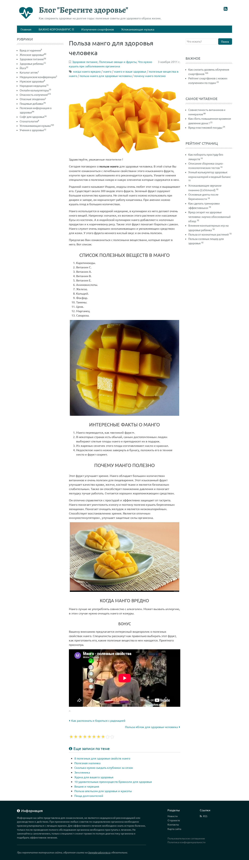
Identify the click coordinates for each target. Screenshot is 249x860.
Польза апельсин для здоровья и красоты (103, 791)
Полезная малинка (87, 763)
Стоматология (29, 121)
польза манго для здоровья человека (106, 76)
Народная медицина (34, 85)
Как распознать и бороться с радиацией (98, 720)
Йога (24, 68)
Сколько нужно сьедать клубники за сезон (103, 767)
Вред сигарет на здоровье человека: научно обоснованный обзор (209, 216)
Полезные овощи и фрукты (118, 61)
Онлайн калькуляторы (35, 90)
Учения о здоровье (33, 130)
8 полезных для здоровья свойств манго (102, 758)
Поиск (225, 41)
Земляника (82, 772)
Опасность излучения (35, 94)
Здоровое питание (33, 59)
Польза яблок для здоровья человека (151, 727)
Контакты (173, 824)
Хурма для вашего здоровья (93, 777)
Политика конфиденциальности (186, 842)
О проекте (174, 820)
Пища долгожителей (88, 795)
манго (107, 71)
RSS (205, 816)
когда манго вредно (87, 71)
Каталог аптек (29, 72)
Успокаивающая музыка (37, 125)
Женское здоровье (33, 54)
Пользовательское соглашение (186, 838)
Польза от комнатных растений (208, 234)
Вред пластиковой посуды (205, 127)
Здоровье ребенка (33, 63)
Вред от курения (31, 50)
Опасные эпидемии (33, 99)
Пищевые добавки (33, 103)
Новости (173, 816)
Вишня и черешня (86, 786)
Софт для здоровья (33, 116)
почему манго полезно (150, 76)
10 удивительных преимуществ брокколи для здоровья (113, 781)
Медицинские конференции (38, 77)
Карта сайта (174, 828)
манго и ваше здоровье (130, 71)
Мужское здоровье (32, 81)
